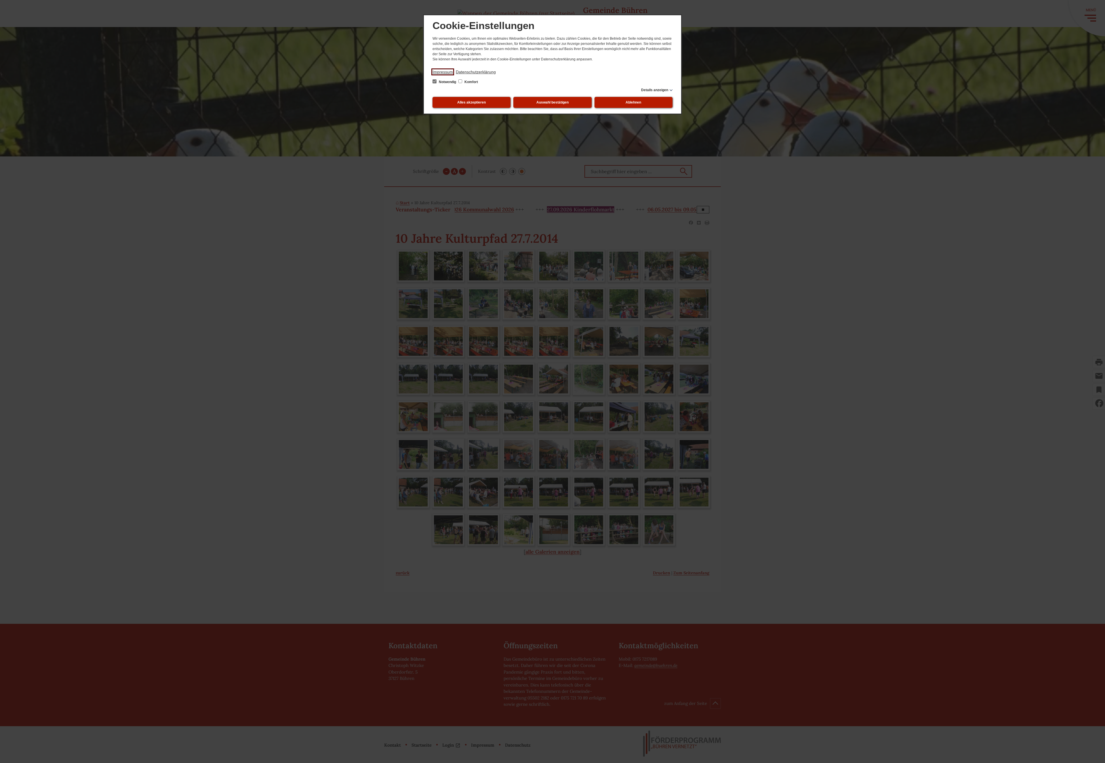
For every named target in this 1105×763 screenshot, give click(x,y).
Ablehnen (633, 102)
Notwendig (447, 82)
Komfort (471, 82)
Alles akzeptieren (471, 102)
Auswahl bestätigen (552, 102)
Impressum (443, 72)
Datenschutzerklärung (476, 72)
